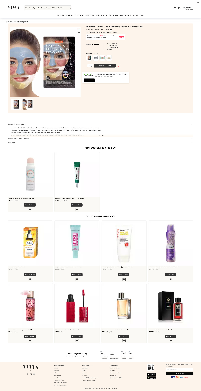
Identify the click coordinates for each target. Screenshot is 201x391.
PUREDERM (114, 44)
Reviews (11, 142)
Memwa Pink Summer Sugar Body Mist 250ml (21, 330)
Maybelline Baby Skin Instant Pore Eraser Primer (68, 267)
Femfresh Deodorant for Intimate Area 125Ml (21, 198)
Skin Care (9, 22)
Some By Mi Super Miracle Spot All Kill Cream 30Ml (69, 198)
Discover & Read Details (18, 138)
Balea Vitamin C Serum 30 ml (16, 267)
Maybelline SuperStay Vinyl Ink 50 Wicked (67, 330)
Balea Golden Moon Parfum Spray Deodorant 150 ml (164, 267)
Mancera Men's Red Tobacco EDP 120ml (160, 330)
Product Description (17, 124)
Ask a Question (89, 80)
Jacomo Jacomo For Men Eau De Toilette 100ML (115, 330)
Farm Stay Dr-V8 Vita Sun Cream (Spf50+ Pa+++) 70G (117, 267)
